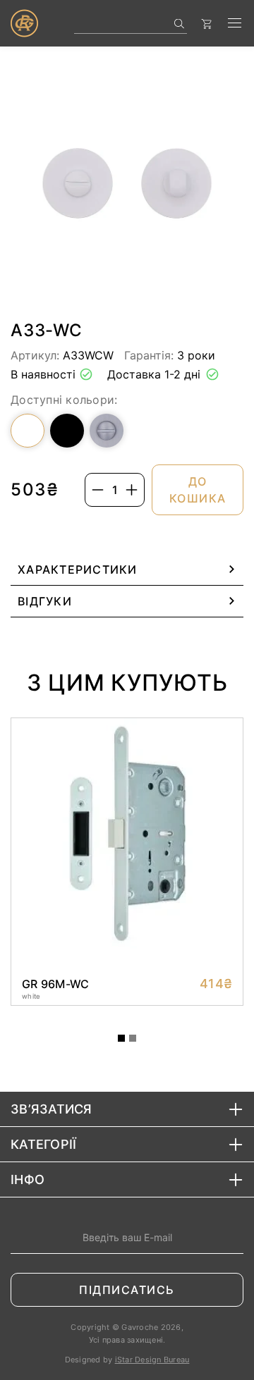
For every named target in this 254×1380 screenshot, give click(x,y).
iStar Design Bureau (152, 1359)
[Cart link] (210, 23)
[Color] (27, 431)
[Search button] (179, 23)
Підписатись (127, 1290)
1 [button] (121, 1038)
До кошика (197, 489)
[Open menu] (234, 23)
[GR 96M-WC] (127, 984)
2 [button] (132, 1038)
